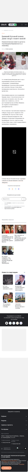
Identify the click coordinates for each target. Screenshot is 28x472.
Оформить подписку (14, 411)
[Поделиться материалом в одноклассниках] (12, 189)
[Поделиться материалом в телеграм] (15, 189)
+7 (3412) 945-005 (5, 442)
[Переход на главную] (3, 24)
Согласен (6, 468)
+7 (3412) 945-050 (15, 443)
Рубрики (3, 416)
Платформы (4, 429)
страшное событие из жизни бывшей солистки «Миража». (13, 180)
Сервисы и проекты (7, 425)
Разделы (3, 420)
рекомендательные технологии (9, 460)
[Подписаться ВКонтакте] (13, 323)
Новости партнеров (10, 272)
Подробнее (21, 464)
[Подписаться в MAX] (21, 323)
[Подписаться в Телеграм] (10, 323)
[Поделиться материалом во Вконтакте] (9, 189)
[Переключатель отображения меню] (26, 24)
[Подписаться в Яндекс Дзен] (6, 323)
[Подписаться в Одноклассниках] (17, 323)
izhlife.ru (6, 461)
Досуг (3, 33)
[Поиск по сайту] (22, 24)
